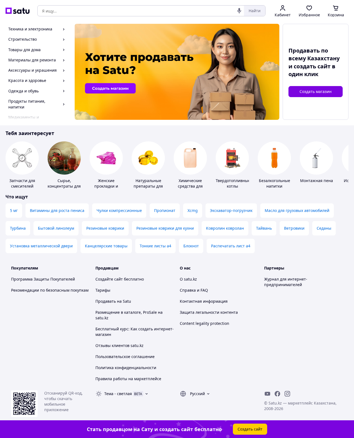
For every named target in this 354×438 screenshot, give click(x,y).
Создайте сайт (109, 279)
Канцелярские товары (106, 245)
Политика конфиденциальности (125, 367)
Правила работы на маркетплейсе (128, 378)
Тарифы (102, 290)
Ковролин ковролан (225, 228)
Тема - (118, 393)
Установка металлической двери (41, 245)
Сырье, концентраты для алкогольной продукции (64, 189)
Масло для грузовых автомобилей (297, 210)
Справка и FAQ (194, 290)
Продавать (105, 301)
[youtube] (267, 393)
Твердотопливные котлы (233, 183)
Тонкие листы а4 (155, 245)
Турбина (18, 228)
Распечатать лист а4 (230, 245)
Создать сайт (250, 429)
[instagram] (287, 393)
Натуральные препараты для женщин (148, 186)
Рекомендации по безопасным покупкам (49, 290)
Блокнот (191, 245)
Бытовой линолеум (56, 228)
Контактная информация (204, 301)
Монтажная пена (316, 180)
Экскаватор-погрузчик (231, 210)
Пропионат (164, 210)
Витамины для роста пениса (57, 210)
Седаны (324, 228)
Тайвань (264, 228)
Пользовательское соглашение (125, 356)
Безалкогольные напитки (274, 183)
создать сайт (312, 66)
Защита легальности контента (209, 312)
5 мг (14, 210)
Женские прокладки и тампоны (106, 186)
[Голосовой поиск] (239, 11)
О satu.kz (188, 279)
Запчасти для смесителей (22, 183)
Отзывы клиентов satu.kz (119, 345)
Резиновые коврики (105, 228)
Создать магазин (316, 91)
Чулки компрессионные (119, 210)
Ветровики (294, 228)
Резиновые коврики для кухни (165, 228)
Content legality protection (204, 323)
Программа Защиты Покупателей (43, 279)
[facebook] (277, 393)
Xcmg (193, 210)
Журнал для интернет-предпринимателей (285, 281)
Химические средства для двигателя (190, 186)
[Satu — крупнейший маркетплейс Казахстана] (18, 10)
